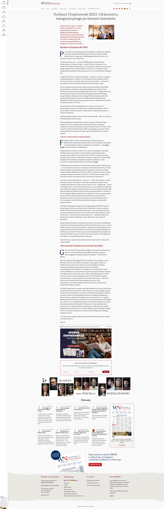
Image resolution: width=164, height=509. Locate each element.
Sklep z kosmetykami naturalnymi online (73, 496)
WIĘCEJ (111, 496)
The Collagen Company (69, 491)
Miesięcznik (55, 9)
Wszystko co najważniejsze (90, 506)
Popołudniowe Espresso (93, 483)
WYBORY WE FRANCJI (94, 9)
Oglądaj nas (4, 21)
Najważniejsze (3, 3)
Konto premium (4, 35)
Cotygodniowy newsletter (93, 480)
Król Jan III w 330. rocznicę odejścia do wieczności (81, 433)
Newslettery (4, 12)
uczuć (72, 255)
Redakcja (4, 30)
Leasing (66, 485)
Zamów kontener (68, 489)
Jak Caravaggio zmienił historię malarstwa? (62, 409)
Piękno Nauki (63, 9)
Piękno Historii (72, 9)
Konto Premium (118, 3)
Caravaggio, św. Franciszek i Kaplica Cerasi (44, 409)
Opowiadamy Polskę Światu (93, 485)
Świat (48, 9)
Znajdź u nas (3, 26)
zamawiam (122, 445)
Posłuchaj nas (3, 17)
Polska (42, 9)
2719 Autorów (4, 8)
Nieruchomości (67, 487)
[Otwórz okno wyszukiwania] (130, 3)
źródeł (96, 162)
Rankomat (66, 483)
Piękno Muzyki (82, 9)
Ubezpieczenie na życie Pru (70, 493)
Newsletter (126, 3)
